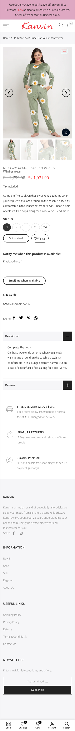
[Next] (66, 93)
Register (8, 580)
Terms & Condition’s (15, 636)
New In (7, 558)
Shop (6, 566)
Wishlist (40, 237)
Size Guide (9, 294)
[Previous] (9, 93)
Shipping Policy (12, 615)
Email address (12, 261)
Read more (62, 211)
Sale (5, 573)
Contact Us (9, 644)
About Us (8, 587)
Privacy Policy (11, 622)
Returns (7, 629)
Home (6, 38)
